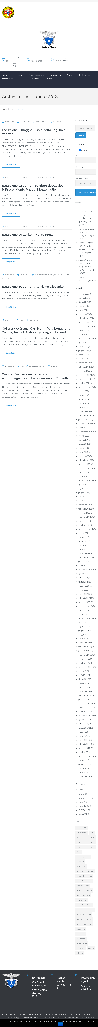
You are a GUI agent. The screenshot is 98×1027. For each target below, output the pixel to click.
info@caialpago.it (62, 58)
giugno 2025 (83, 350)
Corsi (80, 789)
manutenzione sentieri (84, 919)
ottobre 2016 (84, 752)
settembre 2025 (85, 338)
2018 (37, 122)
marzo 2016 (83, 776)
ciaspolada (80, 881)
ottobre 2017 (84, 711)
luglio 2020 (83, 577)
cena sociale (80, 876)
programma (81, 929)
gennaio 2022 (84, 513)
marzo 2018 (83, 691)
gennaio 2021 (84, 561)
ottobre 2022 (84, 476)
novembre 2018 (85, 659)
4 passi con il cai (82, 833)
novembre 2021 (85, 521)
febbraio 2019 (84, 646)
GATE (23, 79)
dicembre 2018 (85, 654)
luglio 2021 (83, 537)
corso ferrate (88, 890)
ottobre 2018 (84, 663)
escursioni (43, 122)
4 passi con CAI (82, 828)
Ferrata (89, 905)
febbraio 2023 (84, 460)
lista (77, 150)
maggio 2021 (83, 545)
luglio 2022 (83, 488)
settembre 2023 (85, 431)
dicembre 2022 (85, 468)
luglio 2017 (83, 723)
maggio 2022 (83, 496)
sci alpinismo (81, 939)
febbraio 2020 (84, 598)
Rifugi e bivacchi (36, 75)
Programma (55, 75)
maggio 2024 (83, 403)
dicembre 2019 (85, 606)
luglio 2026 (83, 298)
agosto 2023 (83, 435)
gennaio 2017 (84, 748)
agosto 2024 (83, 391)
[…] (21, 156)
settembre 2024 (85, 387)
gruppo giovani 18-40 (84, 914)
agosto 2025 (83, 342)
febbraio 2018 (84, 695)
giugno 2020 (83, 581)
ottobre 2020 (84, 565)
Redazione (58, 122)
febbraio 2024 (84, 415)
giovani (85, 910)
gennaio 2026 (84, 322)
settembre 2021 (85, 529)
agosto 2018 (83, 671)
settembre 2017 (85, 715)
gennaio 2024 (84, 419)
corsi (87, 886)
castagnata (90, 871)
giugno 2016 (83, 764)
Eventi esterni (84, 798)
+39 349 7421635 (86, 987)
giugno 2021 (83, 541)
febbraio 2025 (84, 367)
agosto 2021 (83, 533)
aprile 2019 (83, 638)
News (28, 122)
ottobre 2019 (84, 614)
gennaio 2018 (84, 699)
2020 (78, 842)
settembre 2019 (85, 618)
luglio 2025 (83, 346)
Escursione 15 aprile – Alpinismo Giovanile (33, 286)
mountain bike (81, 924)
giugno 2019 (83, 630)
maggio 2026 (83, 306)
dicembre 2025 (85, 326)
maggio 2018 (83, 683)
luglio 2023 (83, 440)
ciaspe (90, 876)
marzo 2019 (83, 642)
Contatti (35, 79)
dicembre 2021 (85, 517)
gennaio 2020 (84, 602)
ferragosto (80, 905)
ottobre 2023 (84, 427)
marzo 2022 (83, 504)
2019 (92, 837)
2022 (92, 842)
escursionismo (40, 366)
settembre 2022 (85, 480)
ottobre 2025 (84, 334)
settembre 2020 (85, 569)
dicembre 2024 (85, 375)
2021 (85, 842)
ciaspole (89, 881)
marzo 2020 (83, 594)
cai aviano (80, 871)
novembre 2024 (85, 379)
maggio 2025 (83, 354)
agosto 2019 (83, 622)
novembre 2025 (85, 330)
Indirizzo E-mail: (82, 178)
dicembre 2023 (85, 423)
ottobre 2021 (84, 525)
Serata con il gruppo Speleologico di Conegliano (87, 232)
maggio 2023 (83, 448)
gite (92, 910)
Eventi (22, 122)
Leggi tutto (11, 164)
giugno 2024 (83, 399)
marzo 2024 (83, 411)
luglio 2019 (83, 626)
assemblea (80, 861)
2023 (78, 847)
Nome (78, 155)
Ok (60, 1024)
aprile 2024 (83, 407)
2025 (92, 847)
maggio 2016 (83, 768)
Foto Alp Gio (83, 806)
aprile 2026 (83, 310)
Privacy (49, 79)
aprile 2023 (83, 452)
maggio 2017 (83, 732)
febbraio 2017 (84, 744)
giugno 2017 (83, 727)
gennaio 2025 (84, 371)
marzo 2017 (83, 740)
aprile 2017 (83, 736)
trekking (91, 948)
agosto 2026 (83, 294)
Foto (80, 802)
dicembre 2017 (85, 703)
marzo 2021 (83, 553)
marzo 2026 (83, 314)
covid (78, 895)
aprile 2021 (83, 549)
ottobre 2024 (84, 383)
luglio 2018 (83, 675)
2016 (92, 833)
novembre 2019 (85, 610)
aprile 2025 (83, 358)
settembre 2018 (85, 667)
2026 (78, 852)
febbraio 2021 (84, 557)
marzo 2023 (83, 456)
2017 (78, 837)
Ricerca (81, 135)
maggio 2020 (83, 586)
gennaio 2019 (84, 650)
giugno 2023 (83, 444)
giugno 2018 (83, 679)
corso (31, 366)
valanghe (80, 953)
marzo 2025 (83, 362)
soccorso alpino (82, 943)
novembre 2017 (85, 707)
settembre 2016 (85, 756)
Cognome (79, 167)
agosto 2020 (83, 573)
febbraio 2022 (84, 508)
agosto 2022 (83, 484)
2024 (85, 847)
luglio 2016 (83, 760)
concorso (80, 886)
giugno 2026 (83, 302)
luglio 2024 (83, 395)
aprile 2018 (83, 687)
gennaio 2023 (84, 464)
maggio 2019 (83, 634)
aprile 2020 (83, 590)
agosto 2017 (83, 719)
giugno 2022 (83, 492)
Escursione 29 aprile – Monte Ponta (28, 235)
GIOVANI (82, 810)
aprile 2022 (83, 500)
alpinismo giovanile (45, 275)
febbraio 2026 (84, 318)
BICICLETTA (81, 866)
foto (78, 910)
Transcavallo (81, 948)
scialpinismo (81, 934)
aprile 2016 (83, 772)
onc (91, 924)
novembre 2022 (85, 472)
